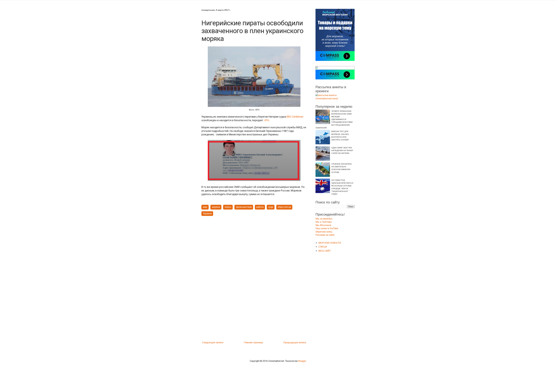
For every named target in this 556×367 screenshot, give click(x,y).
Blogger (302, 361)
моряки (216, 207)
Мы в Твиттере (324, 222)
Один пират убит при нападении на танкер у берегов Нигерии (342, 150)
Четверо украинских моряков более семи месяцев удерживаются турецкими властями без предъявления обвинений (334, 119)
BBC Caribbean (295, 116)
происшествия (244, 207)
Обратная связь (324, 231)
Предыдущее (290, 342)
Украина (207, 213)
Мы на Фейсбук (324, 218)
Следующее (208, 342)
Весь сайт (324, 250)
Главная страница (253, 342)
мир (205, 207)
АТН (266, 120)
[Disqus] (254, 301)
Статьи (322, 246)
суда (270, 207)
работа (260, 207)
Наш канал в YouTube (327, 228)
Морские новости (329, 242)
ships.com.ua (284, 207)
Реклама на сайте (325, 235)
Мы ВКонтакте (323, 225)
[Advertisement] (254, 240)
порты (228, 207)
